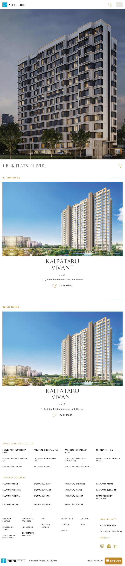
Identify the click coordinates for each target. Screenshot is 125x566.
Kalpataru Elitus (42, 496)
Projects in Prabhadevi (77, 467)
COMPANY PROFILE (6, 520)
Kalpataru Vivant (42, 490)
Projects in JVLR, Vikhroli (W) (15, 459)
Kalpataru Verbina (11, 490)
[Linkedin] (115, 546)
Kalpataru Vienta (11, 496)
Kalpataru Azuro (10, 504)
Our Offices (67, 519)
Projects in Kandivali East (45, 459)
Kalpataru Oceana (74, 504)
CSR (43, 519)
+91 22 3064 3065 (108, 525)
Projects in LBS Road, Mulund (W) (76, 459)
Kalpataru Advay (42, 484)
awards (84, 519)
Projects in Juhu (104, 450)
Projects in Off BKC (12, 467)
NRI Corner (27, 527)
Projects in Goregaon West (76, 451)
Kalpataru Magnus (43, 504)
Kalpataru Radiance (75, 484)
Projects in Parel (43, 467)
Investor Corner (46, 526)
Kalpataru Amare (104, 484)
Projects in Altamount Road (14, 451)
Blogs (64, 531)
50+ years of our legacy (8, 537)
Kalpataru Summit (74, 496)
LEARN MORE (65, 415)
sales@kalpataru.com (111, 531)
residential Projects (28, 520)
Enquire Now (108, 519)
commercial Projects (28, 534)
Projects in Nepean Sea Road (108, 459)
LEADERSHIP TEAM (8, 528)
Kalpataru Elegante (106, 490)
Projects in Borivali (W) (46, 450)
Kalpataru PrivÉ (10, 484)
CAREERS (65, 525)
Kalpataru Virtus (73, 490)
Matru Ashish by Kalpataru (104, 497)
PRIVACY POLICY (95, 561)
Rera (83, 525)
